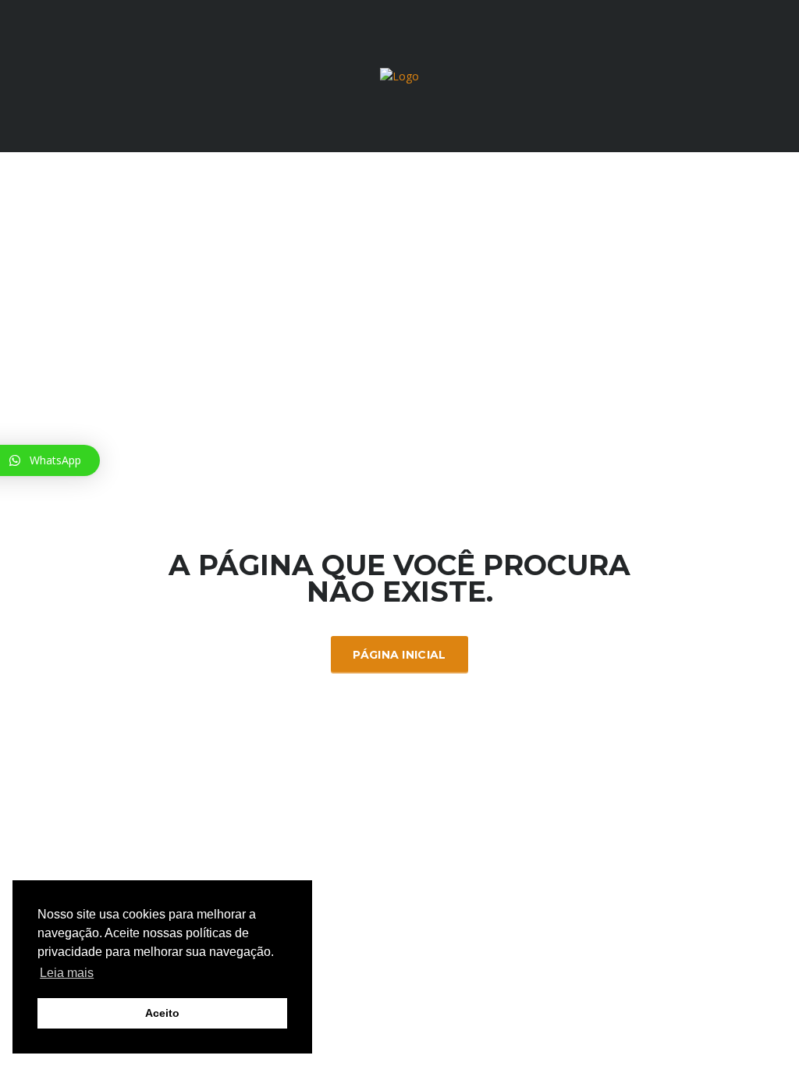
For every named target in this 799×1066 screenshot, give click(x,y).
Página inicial (399, 655)
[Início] (399, 75)
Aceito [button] (162, 1013)
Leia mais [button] (67, 972)
